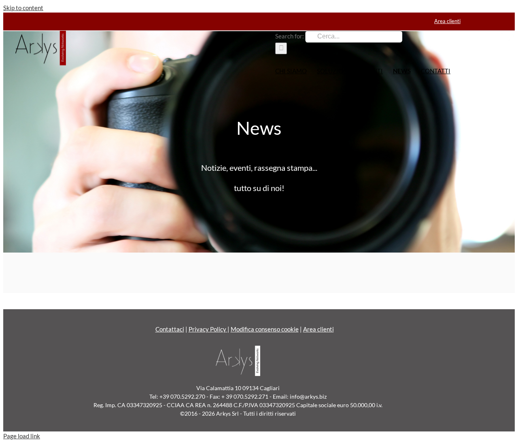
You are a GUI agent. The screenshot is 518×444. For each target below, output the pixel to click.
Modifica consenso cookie (265, 329)
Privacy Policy (208, 329)
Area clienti (318, 329)
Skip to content (23, 7)
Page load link (21, 436)
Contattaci (169, 329)
